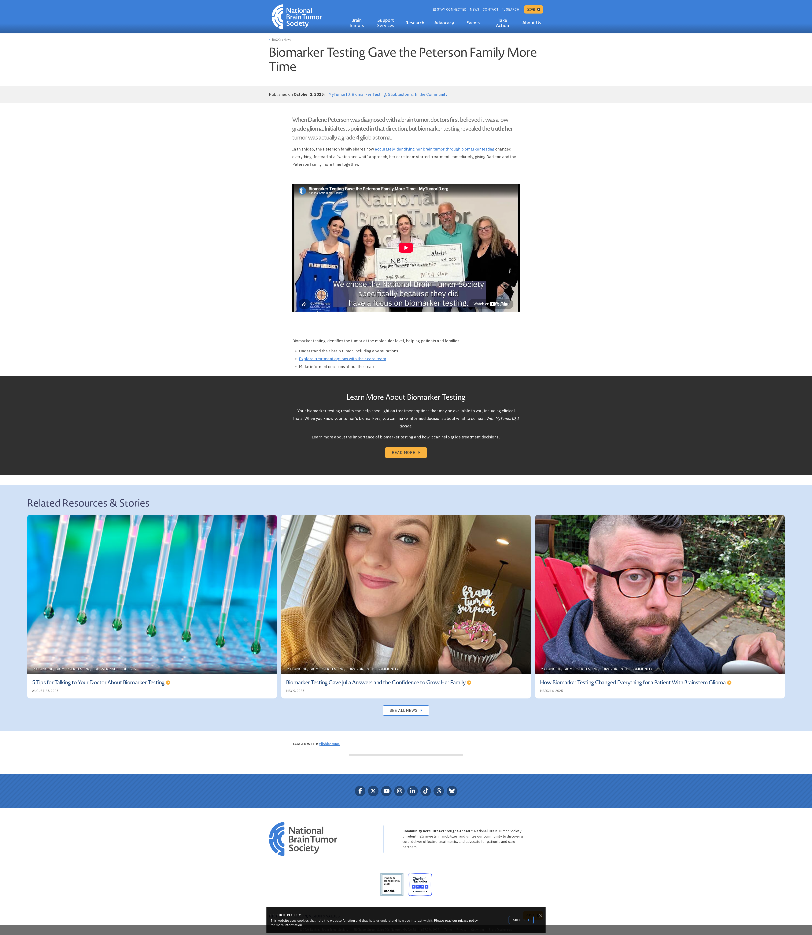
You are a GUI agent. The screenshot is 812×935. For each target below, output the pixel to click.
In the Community (431, 94)
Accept (520, 920)
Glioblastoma (400, 94)
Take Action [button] (502, 23)
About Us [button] (531, 23)
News (474, 9)
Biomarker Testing (369, 94)
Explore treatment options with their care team (342, 358)
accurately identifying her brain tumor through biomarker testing (434, 149)
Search (512, 9)
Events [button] (473, 23)
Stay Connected (451, 9)
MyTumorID (339, 94)
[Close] (540, 916)
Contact (490, 9)
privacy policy (468, 921)
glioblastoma (329, 744)
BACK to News (281, 40)
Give (531, 9)
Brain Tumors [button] (356, 23)
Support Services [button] (385, 23)
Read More (404, 452)
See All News (404, 710)
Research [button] (415, 23)
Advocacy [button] (444, 23)
